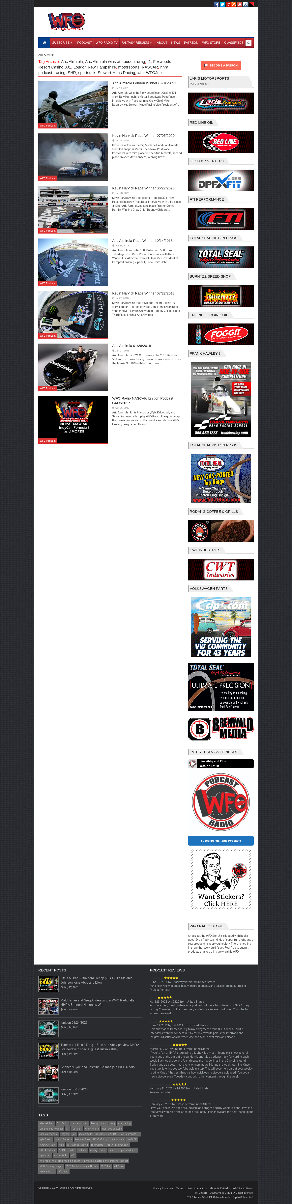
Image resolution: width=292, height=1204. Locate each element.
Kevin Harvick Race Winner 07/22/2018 (143, 293)
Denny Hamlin (98, 1123)
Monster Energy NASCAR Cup (91, 1139)
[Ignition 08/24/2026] (49, 1029)
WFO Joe (119, 1166)
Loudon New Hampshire (94, 67)
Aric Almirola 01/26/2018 (131, 346)
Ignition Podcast (49, 1134)
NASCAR (150, 67)
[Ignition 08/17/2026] (49, 1095)
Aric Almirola (72, 61)
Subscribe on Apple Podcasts (221, 840)
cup (86, 1123)
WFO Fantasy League (51, 1166)
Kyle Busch (46, 1139)
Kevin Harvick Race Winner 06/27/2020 (143, 188)
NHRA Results (66, 1150)
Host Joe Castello (112, 1128)
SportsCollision (128, 1150)
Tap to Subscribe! (243, 1197)
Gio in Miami (92, 1128)
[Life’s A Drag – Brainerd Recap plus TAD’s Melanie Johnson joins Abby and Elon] (49, 984)
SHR (72, 72)
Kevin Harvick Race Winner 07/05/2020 (143, 136)
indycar (65, 1134)
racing (60, 72)
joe (74, 1134)
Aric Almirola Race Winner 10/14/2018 (142, 241)
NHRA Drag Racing (77, 1144)
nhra (164, 67)
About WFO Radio (219, 1188)
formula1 (77, 1128)
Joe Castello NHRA (106, 1134)
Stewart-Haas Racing (116, 72)
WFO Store (201, 1192)
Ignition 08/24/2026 (74, 1022)
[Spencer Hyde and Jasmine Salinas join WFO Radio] (49, 1073)
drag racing (124, 1123)
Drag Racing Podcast (51, 1128)
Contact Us (200, 1188)
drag (141, 61)
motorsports (128, 67)
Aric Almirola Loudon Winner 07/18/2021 (144, 83)
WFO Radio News (243, 1188)
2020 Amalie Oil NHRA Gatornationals (231, 1192)
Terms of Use (183, 1188)
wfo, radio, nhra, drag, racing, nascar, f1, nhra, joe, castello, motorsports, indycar (84, 1161)
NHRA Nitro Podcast (118, 1144)
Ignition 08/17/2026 (74, 1089)
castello (76, 1123)
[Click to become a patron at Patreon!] (221, 71)
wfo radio (63, 1171)
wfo (140, 72)
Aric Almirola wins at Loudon (110, 61)
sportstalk (86, 72)
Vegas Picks (61, 1155)
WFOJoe (154, 72)
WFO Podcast (48, 125)
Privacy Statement (163, 1188)
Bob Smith (62, 1123)
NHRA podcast (48, 1150)
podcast (45, 72)
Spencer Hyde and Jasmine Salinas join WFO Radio (98, 1067)
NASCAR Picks (48, 1144)
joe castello (85, 1134)
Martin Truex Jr (63, 1139)
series (112, 1150)
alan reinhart (47, 1123)
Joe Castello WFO (129, 1134)
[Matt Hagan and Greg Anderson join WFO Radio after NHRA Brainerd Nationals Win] (49, 1006)
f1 (149, 61)
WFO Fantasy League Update (82, 1166)
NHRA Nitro (97, 1144)
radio (103, 1150)
